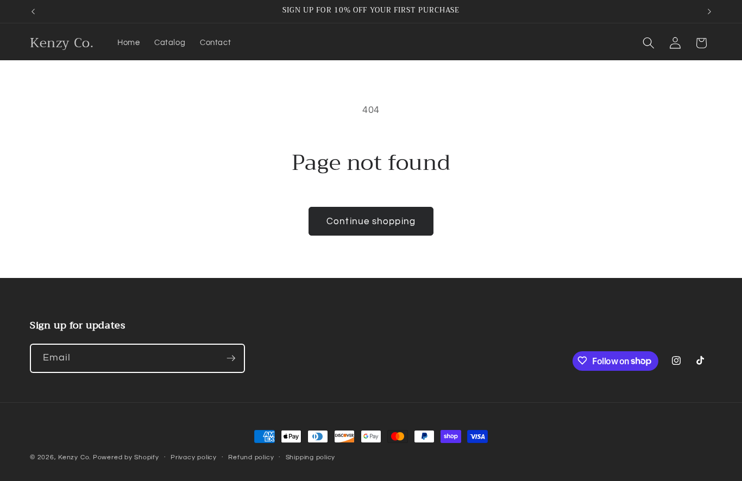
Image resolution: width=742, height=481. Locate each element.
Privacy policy (194, 457)
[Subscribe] (231, 358)
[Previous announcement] (33, 11)
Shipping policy (311, 457)
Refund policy (251, 457)
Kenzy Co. (74, 457)
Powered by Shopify (126, 457)
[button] (649, 43)
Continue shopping (371, 221)
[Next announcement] (709, 11)
